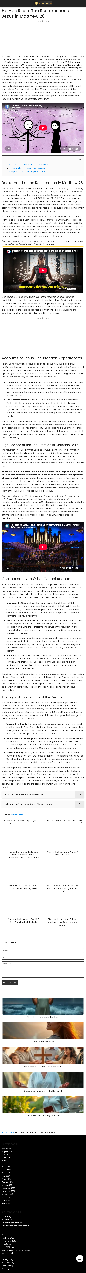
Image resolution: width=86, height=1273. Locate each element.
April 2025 (6, 1164)
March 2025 (7, 1167)
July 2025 (6, 1155)
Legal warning (7, 1266)
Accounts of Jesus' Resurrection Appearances (29, 168)
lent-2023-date (8, 1247)
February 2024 (8, 1182)
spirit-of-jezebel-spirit (10, 1253)
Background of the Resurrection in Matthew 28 (29, 164)
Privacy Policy (7, 1260)
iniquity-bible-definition (11, 1244)
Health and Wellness (10, 1238)
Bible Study (6, 1217)
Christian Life (7, 1220)
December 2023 (8, 1188)
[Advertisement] (43, 38)
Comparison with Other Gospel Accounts (27, 171)
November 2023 (8, 1191)
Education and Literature (12, 1223)
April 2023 (6, 1203)
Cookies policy (8, 1263)
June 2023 (6, 1197)
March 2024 (7, 1179)
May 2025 (6, 1161)
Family (4, 1229)
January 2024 (7, 1185)
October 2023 (7, 1194)
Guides (5, 1235)
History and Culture (9, 1241)
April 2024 (6, 1176)
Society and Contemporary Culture (16, 1250)
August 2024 (7, 1170)
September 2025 (8, 1149)
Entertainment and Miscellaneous (15, 1226)
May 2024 (6, 1173)
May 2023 (6, 1200)
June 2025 (6, 1158)
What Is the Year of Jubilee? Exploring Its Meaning (20, 821)
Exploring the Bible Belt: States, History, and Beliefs (64, 821)
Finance (5, 1232)
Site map (5, 1269)
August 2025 (7, 1152)
